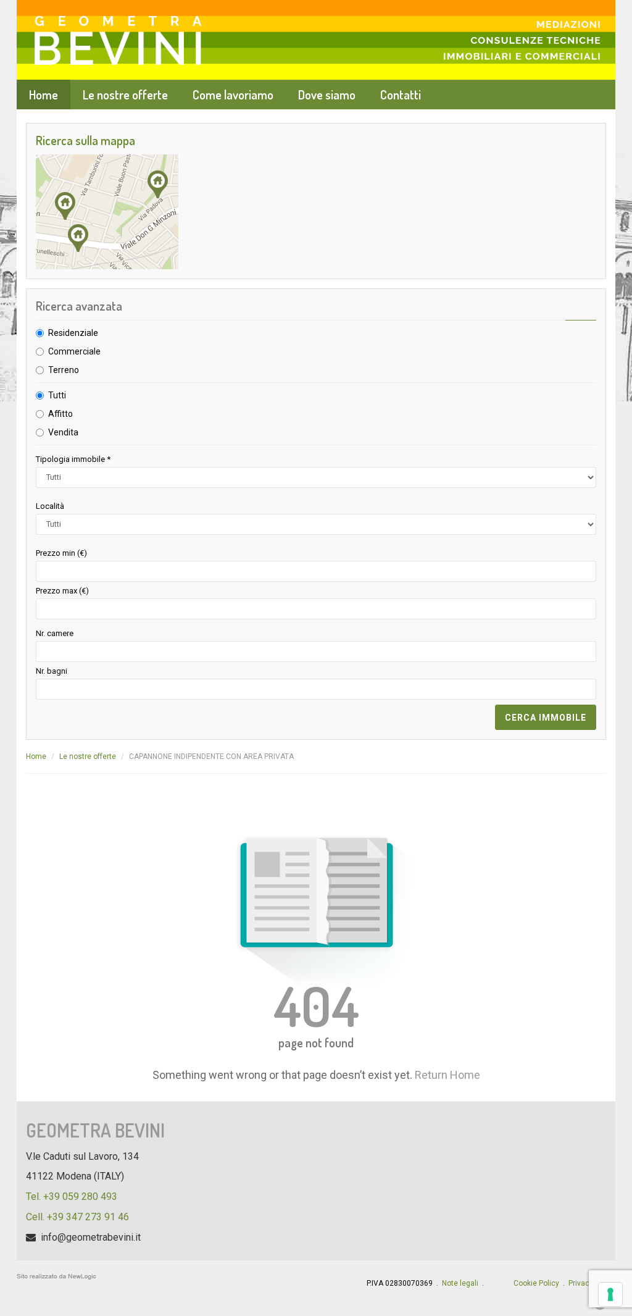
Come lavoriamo (233, 94)
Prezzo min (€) (61, 553)
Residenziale (73, 333)
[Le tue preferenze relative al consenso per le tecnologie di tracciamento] (610, 1294)
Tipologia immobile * (73, 459)
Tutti (57, 395)
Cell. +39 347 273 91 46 (77, 1217)
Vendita (63, 432)
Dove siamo (327, 94)
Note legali (460, 1283)
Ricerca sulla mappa (85, 140)
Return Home (447, 1074)
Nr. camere (54, 633)
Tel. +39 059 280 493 (71, 1196)
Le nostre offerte (125, 94)
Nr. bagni (51, 671)
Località (50, 506)
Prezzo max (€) (62, 590)
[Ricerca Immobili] (316, 211)
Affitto (60, 414)
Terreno (63, 370)
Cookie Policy (536, 1283)
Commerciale (74, 351)
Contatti (400, 94)
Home (43, 94)
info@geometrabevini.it (91, 1237)
